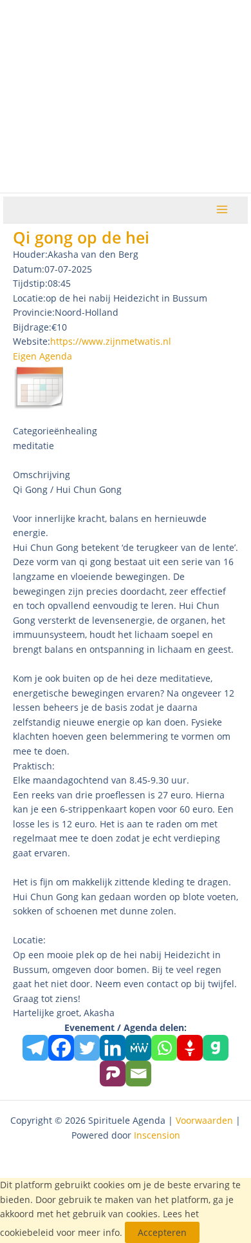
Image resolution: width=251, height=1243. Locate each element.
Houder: (30, 254)
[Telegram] (35, 1048)
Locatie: (29, 298)
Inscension (157, 1135)
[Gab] (215, 1048)
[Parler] (113, 1073)
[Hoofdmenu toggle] (222, 210)
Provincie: (34, 312)
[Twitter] (87, 1048)
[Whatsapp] (164, 1048)
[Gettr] (190, 1048)
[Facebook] (61, 1048)
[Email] (138, 1073)
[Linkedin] (113, 1048)
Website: (31, 341)
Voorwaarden (204, 1120)
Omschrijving (41, 474)
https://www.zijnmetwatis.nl (110, 341)
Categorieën (39, 431)
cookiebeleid (27, 1232)
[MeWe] (138, 1048)
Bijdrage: (32, 327)
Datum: (28, 269)
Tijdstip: (30, 283)
